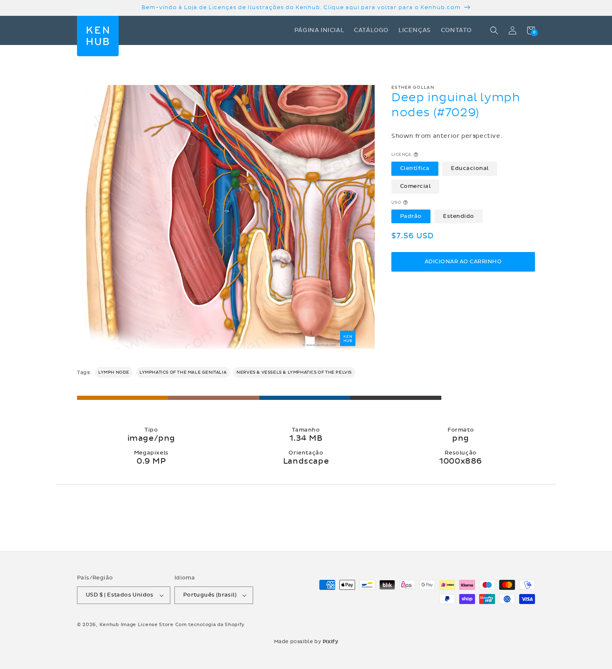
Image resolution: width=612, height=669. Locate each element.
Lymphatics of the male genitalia (182, 372)
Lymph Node (113, 372)
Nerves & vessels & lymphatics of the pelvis (294, 372)
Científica (415, 168)
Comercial (415, 186)
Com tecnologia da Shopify (210, 624)
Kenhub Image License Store (137, 624)
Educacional (470, 168)
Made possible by (306, 641)
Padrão (411, 216)
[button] (494, 30)
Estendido (458, 216)
